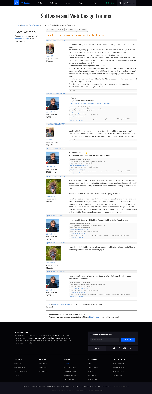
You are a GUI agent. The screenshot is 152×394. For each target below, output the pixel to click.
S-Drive (66, 363)
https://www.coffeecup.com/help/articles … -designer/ (90, 103)
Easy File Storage (70, 371)
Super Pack (43, 371)
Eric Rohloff (50, 112)
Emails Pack (43, 363)
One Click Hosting (70, 367)
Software (53, 3)
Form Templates (118, 371)
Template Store (119, 359)
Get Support (76, 386)
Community (92, 359)
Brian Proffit (50, 196)
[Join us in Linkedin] (130, 348)
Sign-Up (128, 339)
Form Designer (34, 25)
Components (117, 375)
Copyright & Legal (87, 386)
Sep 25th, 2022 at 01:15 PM (55, 40)
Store (95, 3)
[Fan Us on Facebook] (119, 348)
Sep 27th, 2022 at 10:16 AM (55, 148)
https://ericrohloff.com (76, 121)
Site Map (104, 386)
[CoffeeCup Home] (26, 3)
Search (51, 30)
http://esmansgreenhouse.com (78, 113)
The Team (17, 363)
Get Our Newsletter (21, 371)
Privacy (97, 386)
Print (61, 30)
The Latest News (20, 367)
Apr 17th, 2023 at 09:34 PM (55, 215)
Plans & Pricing (69, 379)
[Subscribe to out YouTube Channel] (124, 348)
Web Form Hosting (70, 375)
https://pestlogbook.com (77, 117)
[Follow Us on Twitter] (113, 348)
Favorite (83, 30)
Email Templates (118, 367)
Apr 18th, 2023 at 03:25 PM (55, 271)
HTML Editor (109, 3)
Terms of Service (95, 390)
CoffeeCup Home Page (38, 386)
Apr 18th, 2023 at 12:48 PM (55, 243)
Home (17, 25)
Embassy (91, 371)
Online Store (51, 386)
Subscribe (71, 30)
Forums (24, 25)
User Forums (92, 375)
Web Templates (118, 363)
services (55, 338)
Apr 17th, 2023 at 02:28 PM (55, 176)
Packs (40, 3)
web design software (41, 338)
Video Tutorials (93, 367)
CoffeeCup (18, 359)
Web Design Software (63, 386)
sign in (23, 36)
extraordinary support (61, 340)
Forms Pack (43, 367)
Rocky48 (49, 56)
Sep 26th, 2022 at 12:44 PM (55, 124)
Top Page (26, 386)
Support (81, 3)
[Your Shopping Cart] (120, 3)
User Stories (92, 379)
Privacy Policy (83, 390)
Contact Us (18, 375)
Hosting (67, 3)
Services (67, 359)
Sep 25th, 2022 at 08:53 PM (56, 94)
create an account (22, 39)
